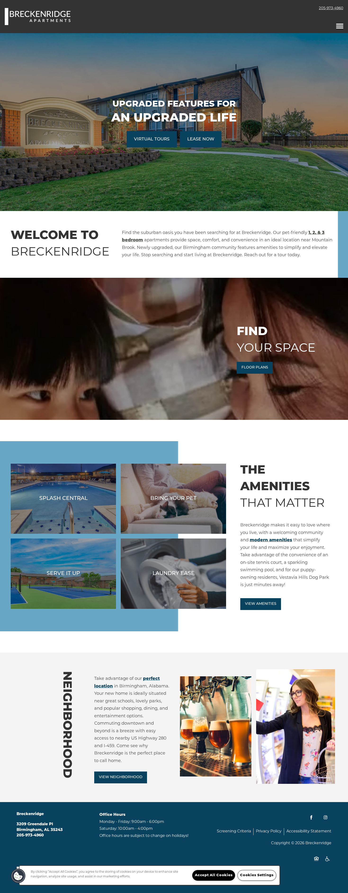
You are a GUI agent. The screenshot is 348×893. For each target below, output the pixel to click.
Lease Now (200, 139)
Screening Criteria (234, 831)
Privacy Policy (268, 831)
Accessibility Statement (308, 831)
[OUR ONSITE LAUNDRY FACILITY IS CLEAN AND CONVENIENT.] (173, 574)
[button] (255, 368)
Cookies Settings (257, 875)
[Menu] (339, 25)
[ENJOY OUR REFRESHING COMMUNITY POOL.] (63, 499)
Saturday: (108, 829)
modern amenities (271, 540)
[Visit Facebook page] (311, 817)
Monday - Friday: (114, 822)
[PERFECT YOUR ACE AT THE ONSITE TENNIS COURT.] (63, 574)
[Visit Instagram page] (325, 817)
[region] (149, 875)
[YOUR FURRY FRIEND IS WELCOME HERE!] (173, 499)
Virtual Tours (152, 139)
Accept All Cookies (213, 875)
